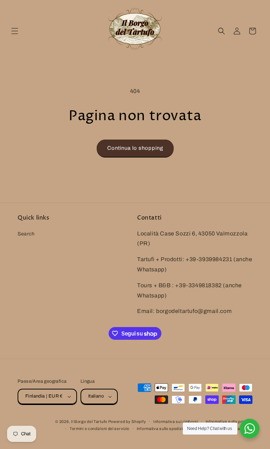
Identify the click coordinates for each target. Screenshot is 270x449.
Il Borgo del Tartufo (89, 421)
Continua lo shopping (135, 148)
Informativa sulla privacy (229, 421)
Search (26, 233)
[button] (14, 31)
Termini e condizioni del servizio (99, 428)
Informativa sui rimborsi (175, 421)
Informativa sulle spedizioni (162, 428)
